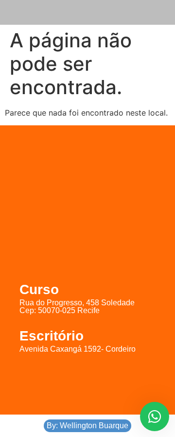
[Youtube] (119, 380)
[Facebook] (56, 380)
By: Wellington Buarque (87, 425)
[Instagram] (87, 380)
